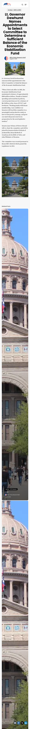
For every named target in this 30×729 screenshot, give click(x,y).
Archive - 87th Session (11, 489)
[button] (25, 4)
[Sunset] (15, 354)
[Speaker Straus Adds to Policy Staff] (15, 167)
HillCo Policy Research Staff (18, 57)
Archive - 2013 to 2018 (14, 10)
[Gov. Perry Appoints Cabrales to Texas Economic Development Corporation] (15, 187)
